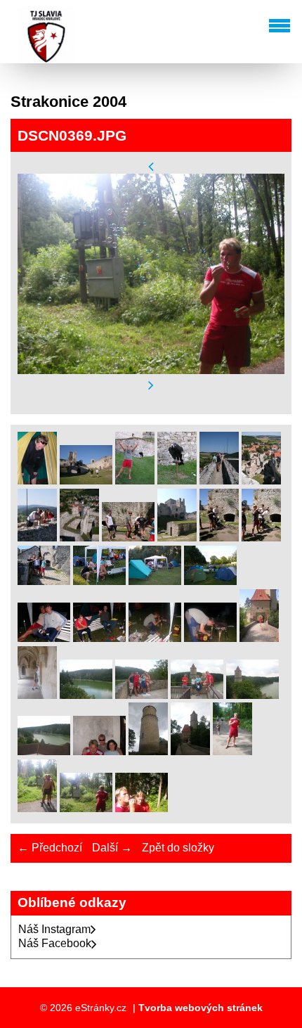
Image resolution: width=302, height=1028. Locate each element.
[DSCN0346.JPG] (259, 638)
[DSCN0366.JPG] (190, 751)
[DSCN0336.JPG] (99, 581)
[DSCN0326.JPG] (37, 538)
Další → (112, 848)
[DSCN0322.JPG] (177, 481)
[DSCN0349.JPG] (141, 695)
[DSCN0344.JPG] (155, 638)
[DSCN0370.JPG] (141, 808)
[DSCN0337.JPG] (155, 581)
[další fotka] (151, 385)
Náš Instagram (54, 929)
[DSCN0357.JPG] (44, 751)
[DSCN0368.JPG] (37, 808)
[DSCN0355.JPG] (252, 695)
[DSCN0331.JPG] (128, 538)
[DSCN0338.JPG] (210, 581)
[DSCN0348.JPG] (86, 695)
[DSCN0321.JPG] (135, 481)
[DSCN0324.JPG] (219, 481)
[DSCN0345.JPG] (210, 638)
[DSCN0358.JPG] (99, 751)
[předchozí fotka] (151, 166)
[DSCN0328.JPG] (79, 538)
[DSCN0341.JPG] (44, 638)
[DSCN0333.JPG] (219, 538)
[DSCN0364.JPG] (148, 751)
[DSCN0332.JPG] (177, 538)
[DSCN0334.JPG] (261, 538)
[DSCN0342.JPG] (99, 638)
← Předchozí (50, 848)
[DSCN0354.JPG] (197, 695)
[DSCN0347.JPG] (37, 695)
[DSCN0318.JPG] (37, 481)
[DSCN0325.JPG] (261, 481)
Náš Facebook (54, 943)
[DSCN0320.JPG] (86, 481)
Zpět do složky (178, 848)
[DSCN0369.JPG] (86, 808)
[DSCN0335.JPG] (44, 581)
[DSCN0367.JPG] (232, 751)
